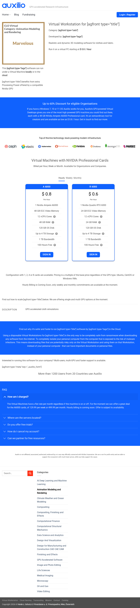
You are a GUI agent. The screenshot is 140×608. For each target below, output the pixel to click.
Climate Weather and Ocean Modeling (50, 500)
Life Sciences (43, 570)
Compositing (43, 507)
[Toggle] (4, 397)
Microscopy (42, 581)
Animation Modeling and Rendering (49, 491)
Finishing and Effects (47, 554)
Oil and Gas (42, 586)
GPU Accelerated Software (49, 560)
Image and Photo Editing (49, 565)
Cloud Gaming (25, 600)
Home (5, 14)
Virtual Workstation (10, 600)
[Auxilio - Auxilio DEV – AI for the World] (13, 5)
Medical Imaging (45, 575)
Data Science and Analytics (50, 535)
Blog (16, 14)
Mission (48, 600)
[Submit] (30, 473)
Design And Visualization (49, 540)
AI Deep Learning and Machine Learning (52, 482)
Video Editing (43, 591)
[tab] (62, 178)
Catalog (65, 600)
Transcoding (38, 600)
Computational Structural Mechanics (49, 528)
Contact (57, 600)
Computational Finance (48, 521)
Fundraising (28, 14)
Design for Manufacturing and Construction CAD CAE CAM (51, 547)
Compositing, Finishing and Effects (50, 514)
